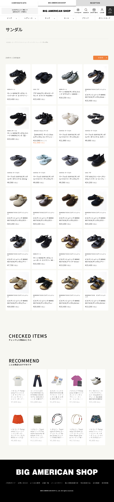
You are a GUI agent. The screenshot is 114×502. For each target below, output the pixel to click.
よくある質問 (35, 483)
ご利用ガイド (11, 483)
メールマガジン (57, 483)
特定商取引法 (86, 483)
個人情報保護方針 (71, 483)
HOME (8, 42)
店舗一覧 (45, 483)
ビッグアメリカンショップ (20, 42)
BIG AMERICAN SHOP (57, 3)
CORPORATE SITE (19, 3)
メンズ (32, 42)
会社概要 (96, 483)
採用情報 (105, 483)
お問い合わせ (23, 483)
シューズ (38, 42)
